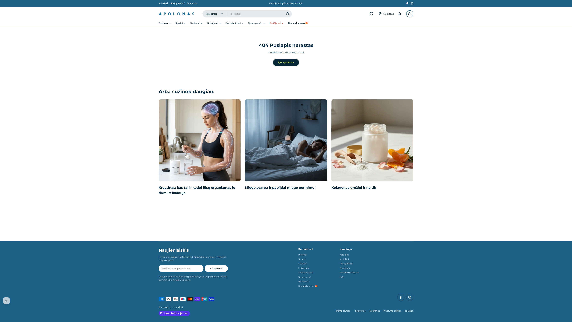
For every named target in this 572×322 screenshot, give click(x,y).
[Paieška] (287, 14)
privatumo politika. (182, 280)
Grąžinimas (374, 311)
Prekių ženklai (177, 3)
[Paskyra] (400, 14)
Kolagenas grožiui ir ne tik (353, 188)
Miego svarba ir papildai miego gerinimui (280, 188)
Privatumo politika (392, 311)
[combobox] (247, 13)
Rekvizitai (408, 311)
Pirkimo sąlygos (342, 311)
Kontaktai (163, 3)
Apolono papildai (174, 307)
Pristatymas (360, 311)
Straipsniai (192, 3)
